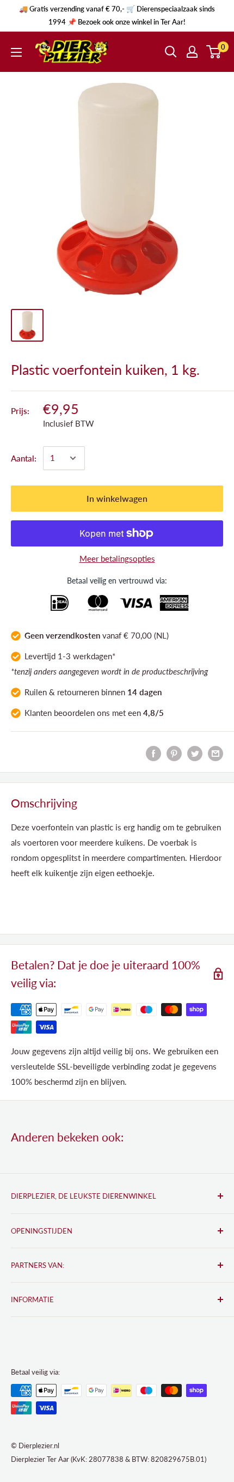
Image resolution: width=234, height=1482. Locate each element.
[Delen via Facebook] (153, 753)
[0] (214, 51)
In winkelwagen (117, 498)
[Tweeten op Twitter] (194, 753)
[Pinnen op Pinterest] (174, 753)
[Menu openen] (16, 52)
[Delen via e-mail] (215, 753)
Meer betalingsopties (117, 558)
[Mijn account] (192, 52)
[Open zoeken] (171, 52)
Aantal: (23, 458)
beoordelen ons (82, 713)
